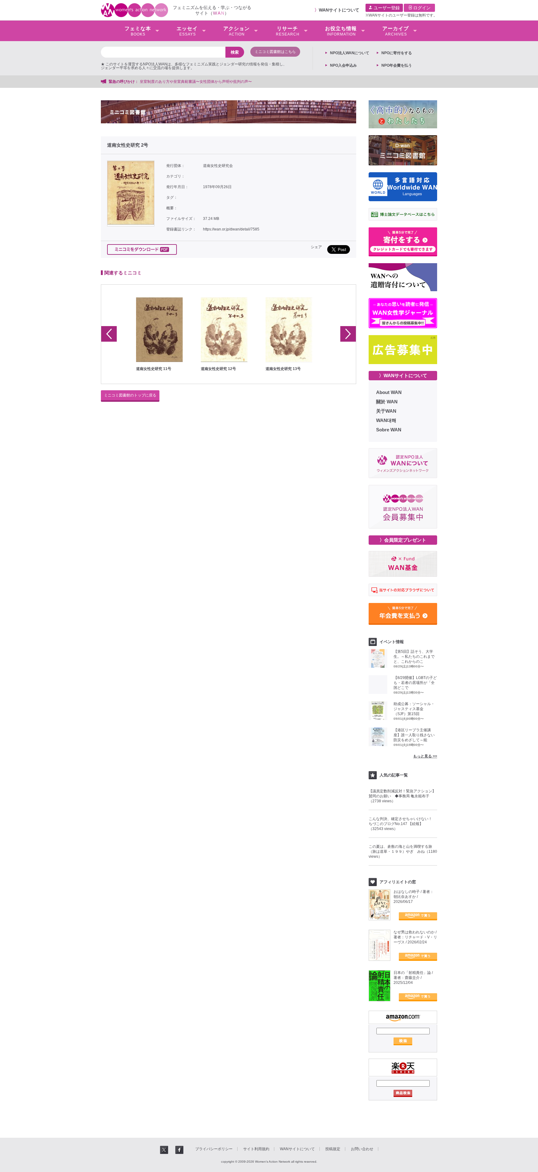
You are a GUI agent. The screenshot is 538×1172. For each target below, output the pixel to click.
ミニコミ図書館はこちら (275, 52)
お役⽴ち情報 (341, 31)
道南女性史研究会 (218, 166)
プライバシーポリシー (214, 1149)
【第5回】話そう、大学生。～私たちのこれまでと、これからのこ (414, 656)
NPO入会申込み (343, 65)
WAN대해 (386, 420)
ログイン (421, 7)
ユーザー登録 (386, 7)
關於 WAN (387, 401)
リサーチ (288, 31)
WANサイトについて (339, 9)
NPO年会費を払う (396, 65)
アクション (236, 31)
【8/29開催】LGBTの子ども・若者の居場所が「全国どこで (415, 683)
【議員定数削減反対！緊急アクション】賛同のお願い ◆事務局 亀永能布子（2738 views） (402, 796)
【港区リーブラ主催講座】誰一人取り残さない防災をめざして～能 (414, 735)
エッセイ (187, 31)
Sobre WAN (388, 429)
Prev (109, 334)
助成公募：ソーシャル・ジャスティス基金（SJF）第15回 (414, 709)
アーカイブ (395, 31)
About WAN (389, 392)
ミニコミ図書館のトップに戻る (130, 395)
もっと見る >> (425, 756)
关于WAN (386, 411)
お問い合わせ (362, 1149)
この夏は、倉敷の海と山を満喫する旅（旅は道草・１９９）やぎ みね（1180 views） (403, 851)
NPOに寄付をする (396, 53)
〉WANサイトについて (403, 375)
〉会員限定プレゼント (403, 540)
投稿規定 (332, 1149)
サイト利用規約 (256, 1149)
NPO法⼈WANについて (349, 53)
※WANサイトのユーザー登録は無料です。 (401, 15)
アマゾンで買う (418, 916)
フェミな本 (138, 31)
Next (348, 334)
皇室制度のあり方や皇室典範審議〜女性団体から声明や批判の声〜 (198, 81)
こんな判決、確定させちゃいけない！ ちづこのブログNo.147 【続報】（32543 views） (402, 824)
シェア (316, 247)
